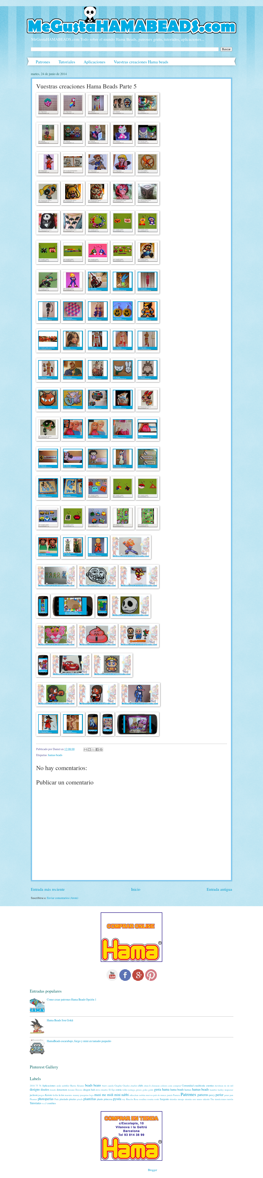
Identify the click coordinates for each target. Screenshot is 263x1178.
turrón (230, 1099)
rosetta (150, 1099)
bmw (104, 1085)
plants (100, 1099)
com (170, 1085)
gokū (150, 1089)
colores (163, 1085)
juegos (41, 1095)
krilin (55, 1095)
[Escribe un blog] (89, 749)
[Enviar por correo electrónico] (85, 749)
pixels (80, 1099)
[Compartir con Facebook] (97, 749)
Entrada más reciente (48, 889)
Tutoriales (67, 62)
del (231, 1085)
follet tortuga (128, 1089)
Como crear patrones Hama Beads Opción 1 (71, 999)
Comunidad (188, 1085)
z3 (45, 1103)
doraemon (62, 1089)
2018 (32, 1085)
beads (88, 1085)
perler (220, 1094)
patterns (202, 1094)
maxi (97, 1094)
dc (225, 1085)
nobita (142, 1095)
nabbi (125, 1094)
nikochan (134, 1095)
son (194, 1099)
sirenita (188, 1099)
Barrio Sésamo (77, 1085)
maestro (68, 1095)
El (110, 1089)
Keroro (48, 1095)
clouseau (155, 1085)
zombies (51, 1103)
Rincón (129, 1099)
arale (59, 1085)
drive (98, 1089)
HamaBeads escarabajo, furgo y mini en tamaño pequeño (79, 1041)
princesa (108, 1099)
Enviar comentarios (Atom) (62, 898)
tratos (223, 1099)
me (104, 1094)
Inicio (135, 889)
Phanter (33, 1099)
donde (53, 1089)
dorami (71, 1089)
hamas (188, 1089)
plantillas (89, 1099)
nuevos (149, 1095)
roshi (156, 1099)
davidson (219, 1085)
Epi (113, 1089)
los (62, 1095)
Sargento (164, 1099)
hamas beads (55, 755)
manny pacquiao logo (83, 1095)
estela (119, 1089)
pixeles (72, 1099)
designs (35, 1089)
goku (145, 1089)
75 (37, 1085)
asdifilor (65, 1085)
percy (212, 1095)
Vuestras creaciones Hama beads (141, 62)
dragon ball (89, 1089)
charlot (133, 1085)
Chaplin (118, 1085)
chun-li (147, 1085)
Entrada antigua (219, 889)
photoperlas (45, 1099)
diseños (45, 1089)
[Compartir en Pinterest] (101, 749)
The (212, 1099)
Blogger (152, 1170)
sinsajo (181, 1099)
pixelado (64, 1099)
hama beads (177, 1089)
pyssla (117, 1099)
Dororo (78, 1089)
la (60, 1095)
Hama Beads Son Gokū (60, 1020)
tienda (218, 1099)
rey (123, 1099)
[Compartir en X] (93, 749)
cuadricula (199, 1085)
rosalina (142, 1099)
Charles (126, 1085)
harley (221, 1089)
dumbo (104, 1089)
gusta (157, 1089)
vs (43, 1103)
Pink (56, 1099)
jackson (34, 1095)
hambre (213, 1089)
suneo (199, 1099)
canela (111, 1085)
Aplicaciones (94, 62)
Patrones (43, 62)
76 (40, 1085)
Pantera (176, 1095)
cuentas (210, 1085)
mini (117, 1094)
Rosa (136, 1099)
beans (97, 1085)
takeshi (206, 1099)
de (228, 1085)
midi (110, 1094)
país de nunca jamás (162, 1095)
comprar (177, 1085)
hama (165, 1089)
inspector (229, 1089)
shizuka (173, 1099)
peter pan (228, 1095)
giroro (139, 1089)
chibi (140, 1085)
